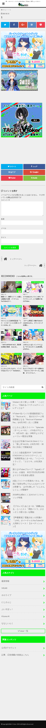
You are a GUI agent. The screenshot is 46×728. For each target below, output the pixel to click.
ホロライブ (6, 595)
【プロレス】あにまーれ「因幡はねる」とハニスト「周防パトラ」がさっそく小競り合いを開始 (28, 509)
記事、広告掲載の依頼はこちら (15, 655)
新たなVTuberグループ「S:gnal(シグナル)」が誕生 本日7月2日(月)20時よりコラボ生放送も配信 (28, 472)
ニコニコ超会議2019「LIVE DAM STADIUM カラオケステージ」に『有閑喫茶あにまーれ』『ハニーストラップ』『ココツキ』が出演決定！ (28, 458)
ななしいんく (7, 623)
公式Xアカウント (8, 647)
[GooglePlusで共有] (23, 24)
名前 (2, 219)
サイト (3, 237)
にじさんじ (6, 602)
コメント (5, 200)
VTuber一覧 (23, 631)
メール (3, 228)
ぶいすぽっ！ (7, 609)
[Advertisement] (23, 126)
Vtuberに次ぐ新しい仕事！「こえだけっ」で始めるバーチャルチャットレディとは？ (28, 405)
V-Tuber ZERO (16, 724)
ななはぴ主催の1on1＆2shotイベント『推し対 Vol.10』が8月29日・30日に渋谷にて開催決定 (28, 444)
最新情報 (5, 581)
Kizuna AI (5, 616)
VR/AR (4, 588)
